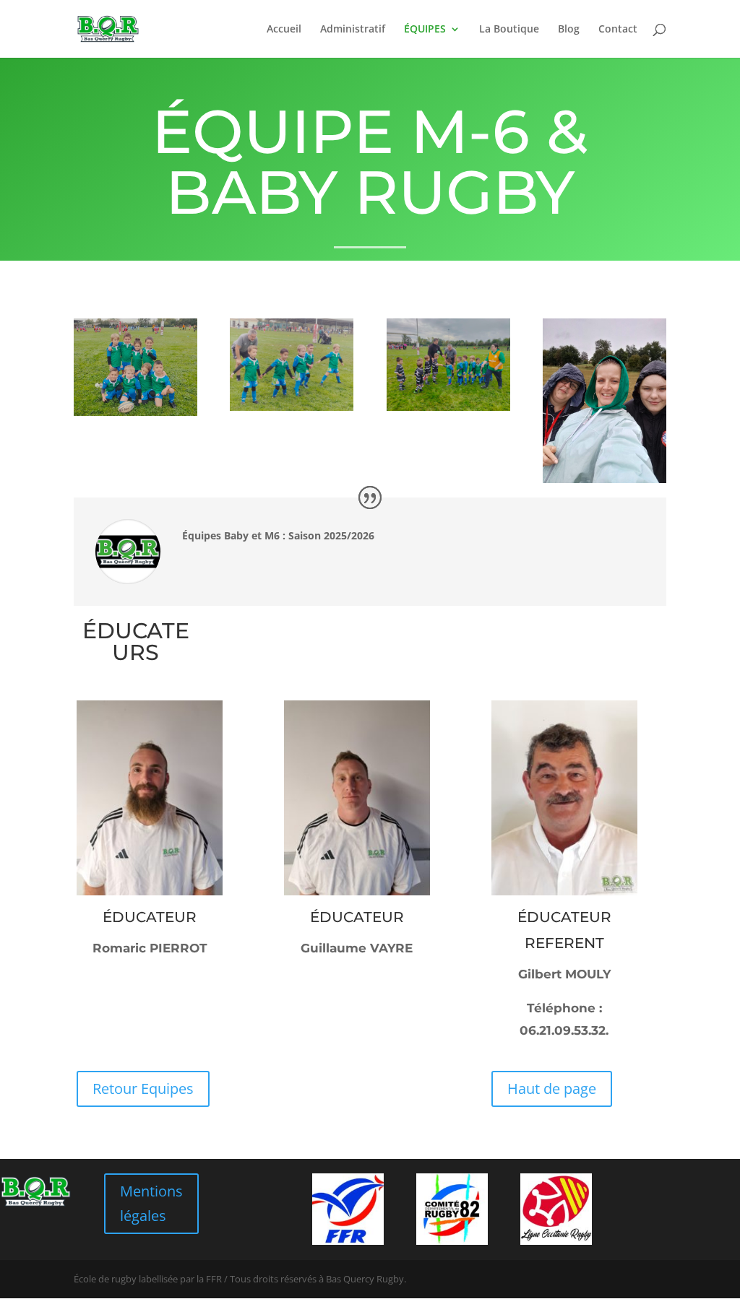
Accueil (284, 29)
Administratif (352, 29)
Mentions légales (151, 1203)
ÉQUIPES (425, 29)
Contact (617, 29)
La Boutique (509, 29)
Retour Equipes (143, 1088)
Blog (569, 29)
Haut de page (551, 1088)
